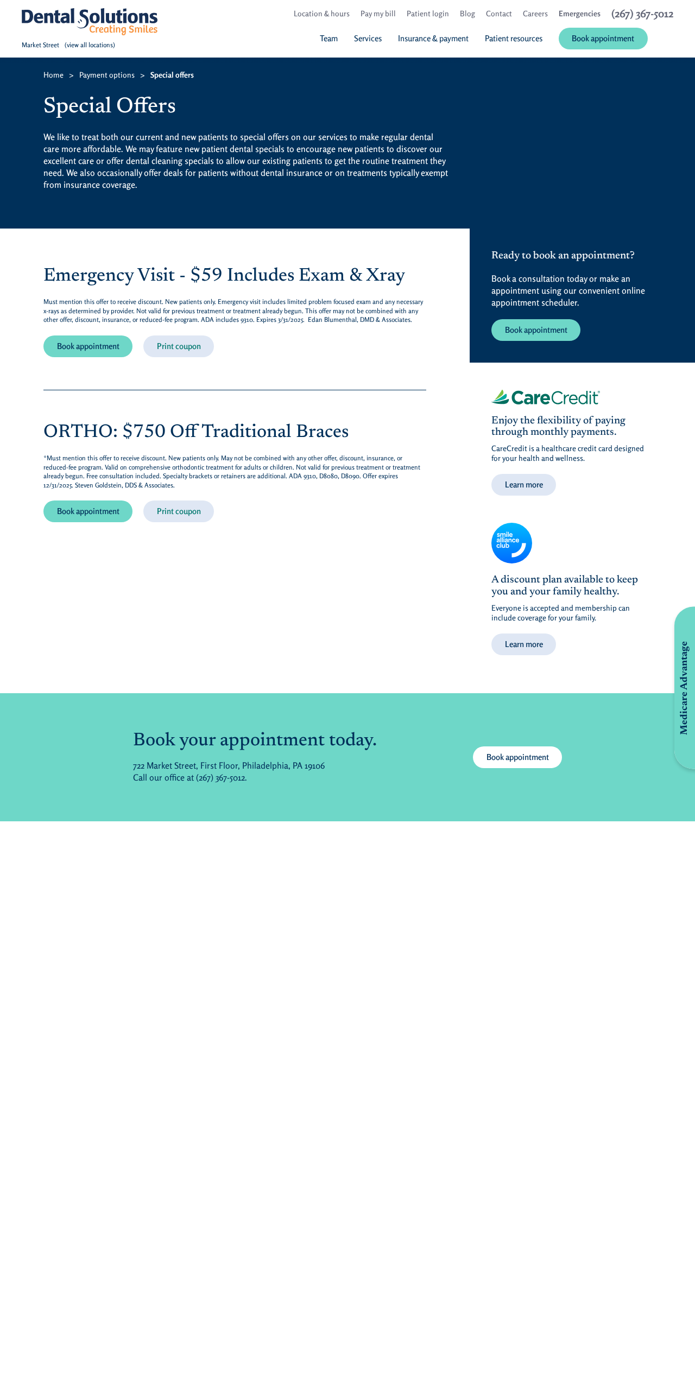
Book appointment (88, 346)
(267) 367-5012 (220, 777)
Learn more (524, 484)
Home (53, 74)
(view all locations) (90, 45)
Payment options (107, 74)
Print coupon (179, 346)
